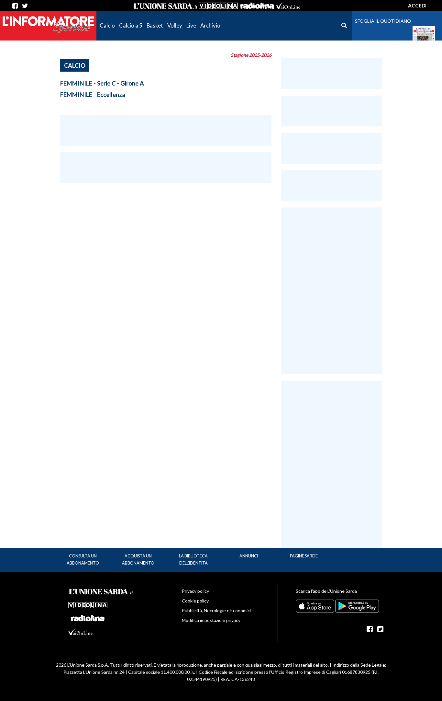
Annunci (248, 556)
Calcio (107, 25)
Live (191, 25)
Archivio (210, 25)
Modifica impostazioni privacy (211, 620)
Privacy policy (195, 591)
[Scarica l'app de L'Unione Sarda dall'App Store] (315, 605)
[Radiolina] (257, 6)
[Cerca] (344, 25)
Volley (174, 25)
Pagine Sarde (304, 556)
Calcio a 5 (130, 25)
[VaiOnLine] (288, 6)
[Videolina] (218, 6)
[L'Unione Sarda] (166, 6)
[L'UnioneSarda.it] (101, 591)
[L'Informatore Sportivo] (48, 25)
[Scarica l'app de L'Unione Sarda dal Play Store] (357, 605)
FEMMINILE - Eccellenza (92, 94)
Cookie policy (195, 600)
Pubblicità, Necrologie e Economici (216, 610)
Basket (155, 25)
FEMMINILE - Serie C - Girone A (102, 83)
